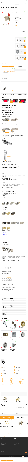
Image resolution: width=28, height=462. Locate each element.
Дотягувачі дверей (3, 450)
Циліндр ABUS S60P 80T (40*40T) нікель (4, 401)
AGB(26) (2, 378)
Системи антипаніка (3, 444)
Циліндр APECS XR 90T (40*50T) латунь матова (18, 402)
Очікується (25, 49)
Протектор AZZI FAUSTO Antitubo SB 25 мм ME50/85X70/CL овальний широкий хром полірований (22, 45)
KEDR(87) (11, 382)
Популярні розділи (9, 456)
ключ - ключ (11, 306)
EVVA (10, 299)
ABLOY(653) (11, 377)
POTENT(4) (11, 384)
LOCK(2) (2, 383)
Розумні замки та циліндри (18, 367)
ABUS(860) (20, 377)
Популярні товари (5, 456)
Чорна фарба (4, 232)
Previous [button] (1, 405)
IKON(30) (11, 381)
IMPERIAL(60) (20, 381)
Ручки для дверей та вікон (3, 445)
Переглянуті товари (21, 417)
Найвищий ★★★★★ (12, 300)
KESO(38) (20, 382)
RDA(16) (19, 384)
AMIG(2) (11, 378)
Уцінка (15, 444)
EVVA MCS (23, 30)
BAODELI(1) (3, 379)
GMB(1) (2, 381)
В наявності (25, 37)
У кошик (8, 66)
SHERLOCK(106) (12, 385)
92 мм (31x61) (11, 298)
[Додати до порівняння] (12, 14)
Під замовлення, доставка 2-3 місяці (25, 331)
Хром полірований (5, 234)
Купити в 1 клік (20, 66)
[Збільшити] (7, 17)
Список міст (12, 456)
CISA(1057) (11, 379)
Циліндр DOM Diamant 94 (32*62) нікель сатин (9, 87)
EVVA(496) (11, 380)
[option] (7, 17)
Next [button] (26, 405)
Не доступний (16, 320)
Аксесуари (17, 373)
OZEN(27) (3, 384)
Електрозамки (3, 367)
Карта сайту (1, 456)
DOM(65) (3, 380)
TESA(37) (20, 385)
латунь (10, 308)
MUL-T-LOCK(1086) (21, 383)
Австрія (11, 305)
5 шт (15, 25)
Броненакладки (17, 370)
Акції (14, 445)
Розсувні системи (4, 373)
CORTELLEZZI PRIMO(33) (21, 379)
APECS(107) (20, 378)
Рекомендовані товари (16, 443)
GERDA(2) (20, 380)
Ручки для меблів (4, 370)
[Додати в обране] (12, 12)
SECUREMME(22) (3, 385)
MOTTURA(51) (11, 383)
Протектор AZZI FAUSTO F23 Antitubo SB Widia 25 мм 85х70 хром (23, 51)
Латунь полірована (5, 236)
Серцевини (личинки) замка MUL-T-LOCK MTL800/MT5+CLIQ (14, 433)
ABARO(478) (3, 377)
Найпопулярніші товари (7, 417)
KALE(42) (3, 382)
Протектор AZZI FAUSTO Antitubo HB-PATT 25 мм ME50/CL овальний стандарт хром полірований (23, 57)
